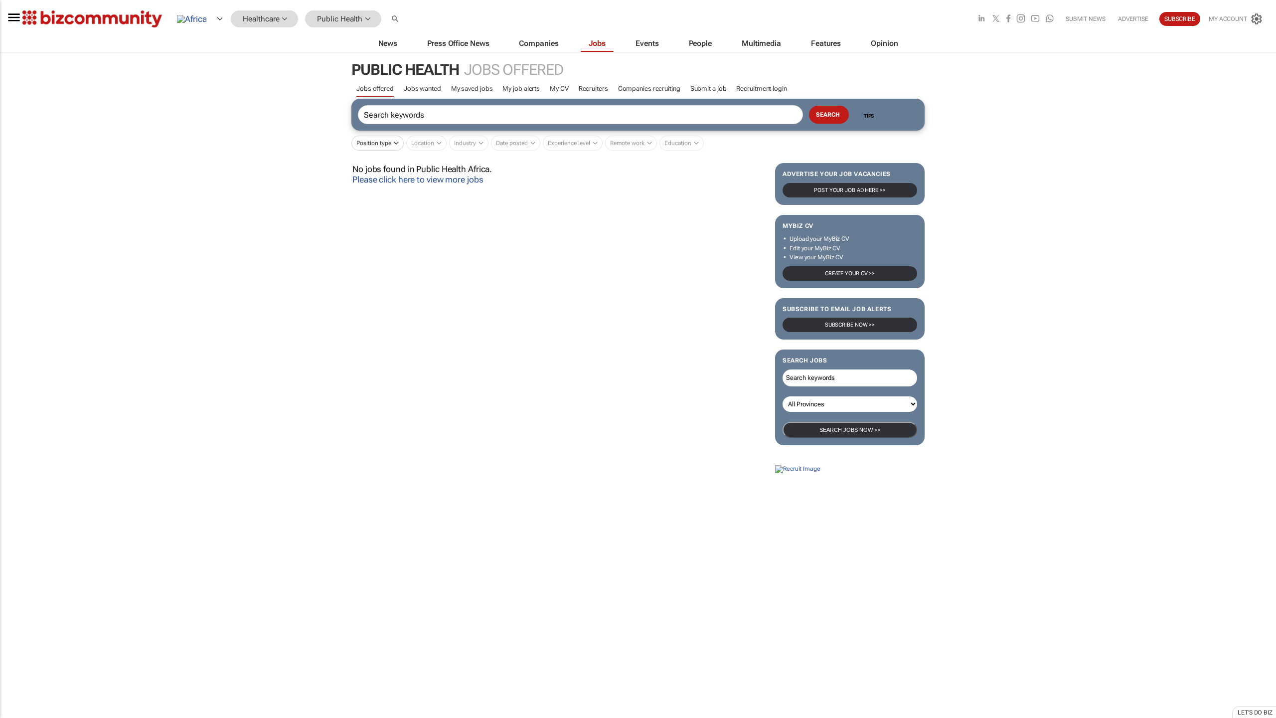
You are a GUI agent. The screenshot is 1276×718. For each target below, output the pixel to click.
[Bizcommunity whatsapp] (1050, 19)
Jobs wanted (422, 88)
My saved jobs (472, 88)
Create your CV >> (850, 273)
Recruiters (593, 88)
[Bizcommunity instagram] (1021, 19)
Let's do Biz (1255, 712)
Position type (373, 143)
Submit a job (708, 88)
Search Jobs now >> (849, 430)
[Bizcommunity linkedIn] (981, 19)
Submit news (1086, 18)
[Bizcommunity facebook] (1008, 19)
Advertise (1133, 18)
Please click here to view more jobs (417, 179)
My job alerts (521, 88)
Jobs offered (375, 88)
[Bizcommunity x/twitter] (996, 19)
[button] (396, 19)
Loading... (19, 559)
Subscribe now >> (850, 325)
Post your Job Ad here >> (850, 190)
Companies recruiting (649, 88)
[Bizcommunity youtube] (1035, 19)
